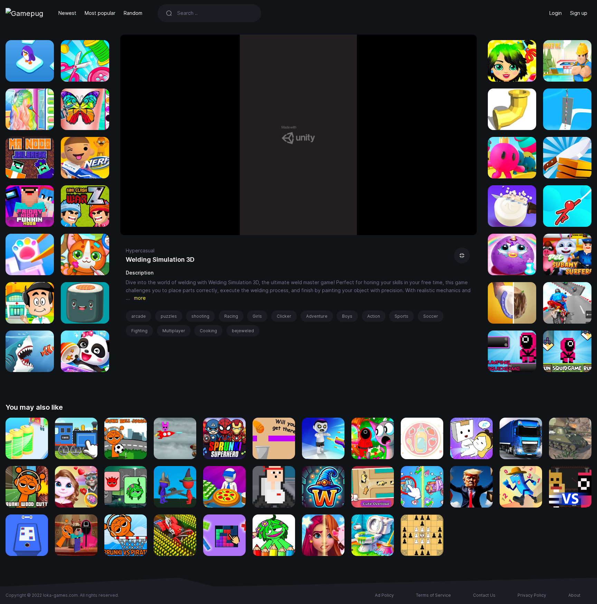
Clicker (284, 316)
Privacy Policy (532, 595)
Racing (231, 316)
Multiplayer (173, 330)
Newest (67, 13)
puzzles (169, 316)
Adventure (317, 316)
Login (555, 13)
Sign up (578, 13)
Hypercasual (140, 250)
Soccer (430, 316)
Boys (347, 316)
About (574, 595)
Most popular (100, 13)
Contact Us (484, 595)
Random (133, 13)
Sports (401, 316)
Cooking (208, 330)
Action (373, 316)
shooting (200, 316)
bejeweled (243, 330)
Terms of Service (433, 595)
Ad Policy (384, 595)
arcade (138, 316)
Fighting (139, 330)
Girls (257, 316)
